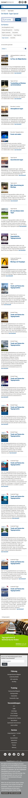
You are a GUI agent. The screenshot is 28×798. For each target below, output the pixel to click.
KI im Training (14, 713)
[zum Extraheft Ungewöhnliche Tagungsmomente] (4, 238)
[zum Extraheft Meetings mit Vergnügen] (4, 263)
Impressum (14, 742)
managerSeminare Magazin (14, 674)
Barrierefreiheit (14, 738)
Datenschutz (14, 740)
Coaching (16, 30)
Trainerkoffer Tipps (14, 698)
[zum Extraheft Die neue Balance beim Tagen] (4, 213)
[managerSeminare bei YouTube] (18, 754)
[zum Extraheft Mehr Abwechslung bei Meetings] (4, 187)
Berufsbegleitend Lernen (8, 27)
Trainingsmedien (14, 693)
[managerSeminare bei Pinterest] (23, 754)
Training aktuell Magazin (14, 691)
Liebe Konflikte (14, 725)
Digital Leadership (6, 32)
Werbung (14, 747)
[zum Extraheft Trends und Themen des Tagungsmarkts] (4, 317)
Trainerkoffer (14, 696)
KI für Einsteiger (14, 715)
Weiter (4, 664)
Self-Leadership (14, 679)
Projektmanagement (7, 35)
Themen (14, 745)
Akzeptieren (5, 793)
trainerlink (12, 37)
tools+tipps (14, 711)
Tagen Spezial (10, 10)
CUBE (14, 708)
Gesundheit (15, 32)
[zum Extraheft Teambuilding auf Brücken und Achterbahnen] (4, 85)
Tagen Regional (17, 35)
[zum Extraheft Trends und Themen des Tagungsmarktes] (4, 288)
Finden (18, 19)
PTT (14, 706)
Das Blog (14, 681)
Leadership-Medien (14, 676)
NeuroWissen (14, 720)
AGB (14, 735)
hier (20, 790)
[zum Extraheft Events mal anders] (4, 136)
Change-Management (7, 30)
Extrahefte (3, 10)
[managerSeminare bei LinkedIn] (5, 754)
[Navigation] (25, 2)
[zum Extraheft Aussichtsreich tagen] (4, 162)
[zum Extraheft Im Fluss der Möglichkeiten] (4, 60)
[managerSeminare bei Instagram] (9, 754)
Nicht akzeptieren (15, 793)
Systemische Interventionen (14, 722)
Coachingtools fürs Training (14, 718)
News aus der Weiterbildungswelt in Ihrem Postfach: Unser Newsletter (11, 657)
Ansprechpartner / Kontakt (14, 733)
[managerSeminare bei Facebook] (14, 754)
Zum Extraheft (17, 73)
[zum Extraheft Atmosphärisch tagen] (4, 111)
